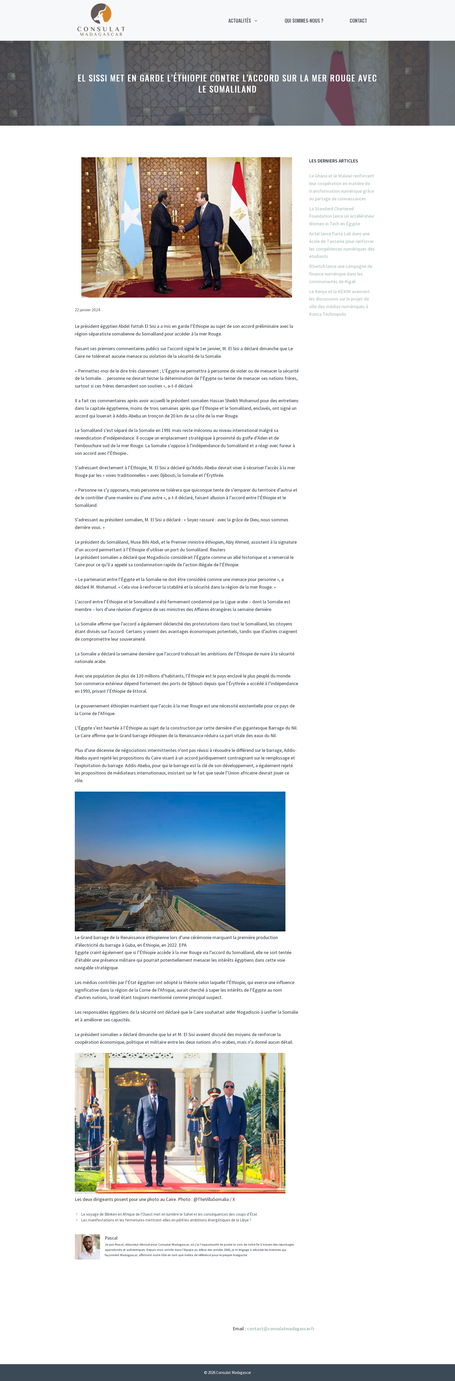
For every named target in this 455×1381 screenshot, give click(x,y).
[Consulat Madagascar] (101, 20)
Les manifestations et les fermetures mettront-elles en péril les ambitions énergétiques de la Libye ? (166, 1219)
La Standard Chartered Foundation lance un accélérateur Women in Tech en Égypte (341, 216)
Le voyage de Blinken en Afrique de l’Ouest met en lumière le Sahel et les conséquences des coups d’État (169, 1214)
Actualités (239, 20)
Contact (358, 20)
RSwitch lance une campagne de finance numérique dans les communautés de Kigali (340, 273)
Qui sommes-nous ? (304, 20)
